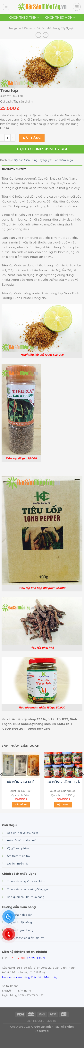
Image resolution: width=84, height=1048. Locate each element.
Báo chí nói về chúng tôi (23, 832)
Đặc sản (28, 28)
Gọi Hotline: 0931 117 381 (42, 149)
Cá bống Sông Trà (63, 782)
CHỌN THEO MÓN (58, 17)
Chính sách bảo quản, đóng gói (27, 889)
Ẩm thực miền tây (18, 855)
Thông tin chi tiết (14, 169)
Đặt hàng (32, 138)
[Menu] (6, 7)
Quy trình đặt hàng (19, 922)
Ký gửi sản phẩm (18, 848)
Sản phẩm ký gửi (63, 160)
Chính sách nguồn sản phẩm (26, 881)
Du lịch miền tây (17, 863)
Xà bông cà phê (21, 782)
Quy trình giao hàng (20, 930)
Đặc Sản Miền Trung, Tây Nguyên (56, 28)
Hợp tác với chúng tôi (21, 840)
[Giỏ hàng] (77, 7)
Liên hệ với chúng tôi (42, 1021)
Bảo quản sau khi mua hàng (25, 896)
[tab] (42, 169)
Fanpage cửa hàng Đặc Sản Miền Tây (29, 977)
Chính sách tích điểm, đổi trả (25, 937)
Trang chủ (15, 28)
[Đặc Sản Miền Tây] (42, 7)
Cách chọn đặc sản (19, 914)
